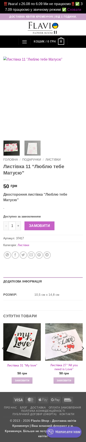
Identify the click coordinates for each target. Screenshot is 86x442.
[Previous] (10, 96)
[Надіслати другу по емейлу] (31, 255)
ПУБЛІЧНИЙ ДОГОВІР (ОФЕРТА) (35, 414)
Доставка (38, 407)
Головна (10, 159)
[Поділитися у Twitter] (23, 255)
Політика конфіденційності (43, 410)
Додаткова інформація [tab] (22, 281)
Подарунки (31, 159)
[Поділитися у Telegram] (47, 255)
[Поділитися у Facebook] (15, 255)
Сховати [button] (74, 9)
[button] (24, 41)
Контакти (67, 414)
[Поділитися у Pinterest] (39, 255)
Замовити (39, 226)
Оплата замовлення (65, 407)
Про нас (10, 407)
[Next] (76, 96)
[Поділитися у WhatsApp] (7, 255)
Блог (24, 407)
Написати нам (68, 432)
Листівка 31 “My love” (22, 365)
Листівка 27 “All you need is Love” (64, 367)
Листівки (53, 159)
